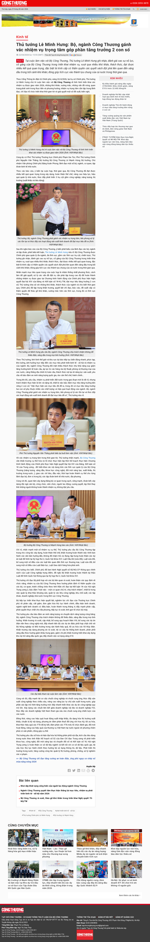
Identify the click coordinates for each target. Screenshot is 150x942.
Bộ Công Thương (87, 458)
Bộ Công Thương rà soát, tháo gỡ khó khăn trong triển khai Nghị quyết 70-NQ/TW (57, 799)
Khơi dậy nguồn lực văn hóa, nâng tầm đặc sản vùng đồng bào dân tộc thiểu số (125, 851)
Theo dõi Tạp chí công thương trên (57, 55)
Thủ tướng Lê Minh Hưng (56, 252)
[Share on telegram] (93, 770)
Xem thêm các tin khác (129, 895)
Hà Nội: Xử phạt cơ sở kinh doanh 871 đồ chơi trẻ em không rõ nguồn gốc (124, 883)
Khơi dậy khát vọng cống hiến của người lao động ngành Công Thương (54, 786)
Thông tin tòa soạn (122, 9)
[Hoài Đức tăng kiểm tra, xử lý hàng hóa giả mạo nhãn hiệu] (23, 838)
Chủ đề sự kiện (104, 9)
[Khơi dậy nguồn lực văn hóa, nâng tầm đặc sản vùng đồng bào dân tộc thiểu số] (126, 838)
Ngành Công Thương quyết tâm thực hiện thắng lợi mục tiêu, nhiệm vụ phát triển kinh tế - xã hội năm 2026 (57, 792)
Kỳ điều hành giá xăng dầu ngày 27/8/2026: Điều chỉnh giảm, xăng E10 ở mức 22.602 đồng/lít (117, 86)
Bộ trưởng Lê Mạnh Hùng (63, 815)
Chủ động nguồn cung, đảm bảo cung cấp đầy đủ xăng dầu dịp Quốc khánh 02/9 (92, 883)
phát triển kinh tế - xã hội (65, 811)
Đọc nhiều (92, 9)
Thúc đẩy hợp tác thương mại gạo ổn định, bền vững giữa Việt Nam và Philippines (117, 128)
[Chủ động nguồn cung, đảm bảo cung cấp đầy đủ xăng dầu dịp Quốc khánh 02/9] (92, 870)
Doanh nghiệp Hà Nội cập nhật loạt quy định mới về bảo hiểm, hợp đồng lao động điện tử (116, 96)
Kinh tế (22, 37)
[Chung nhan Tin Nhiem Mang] (85, 934)
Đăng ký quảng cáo (125, 917)
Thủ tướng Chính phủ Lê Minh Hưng (36, 815)
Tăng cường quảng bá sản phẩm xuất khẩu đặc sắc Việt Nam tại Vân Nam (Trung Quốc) (117, 118)
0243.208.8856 (91, 923)
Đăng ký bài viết (105, 917)
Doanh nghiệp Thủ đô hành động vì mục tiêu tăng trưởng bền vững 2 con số (117, 107)
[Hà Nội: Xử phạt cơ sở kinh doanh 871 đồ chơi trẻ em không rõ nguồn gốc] (126, 870)
